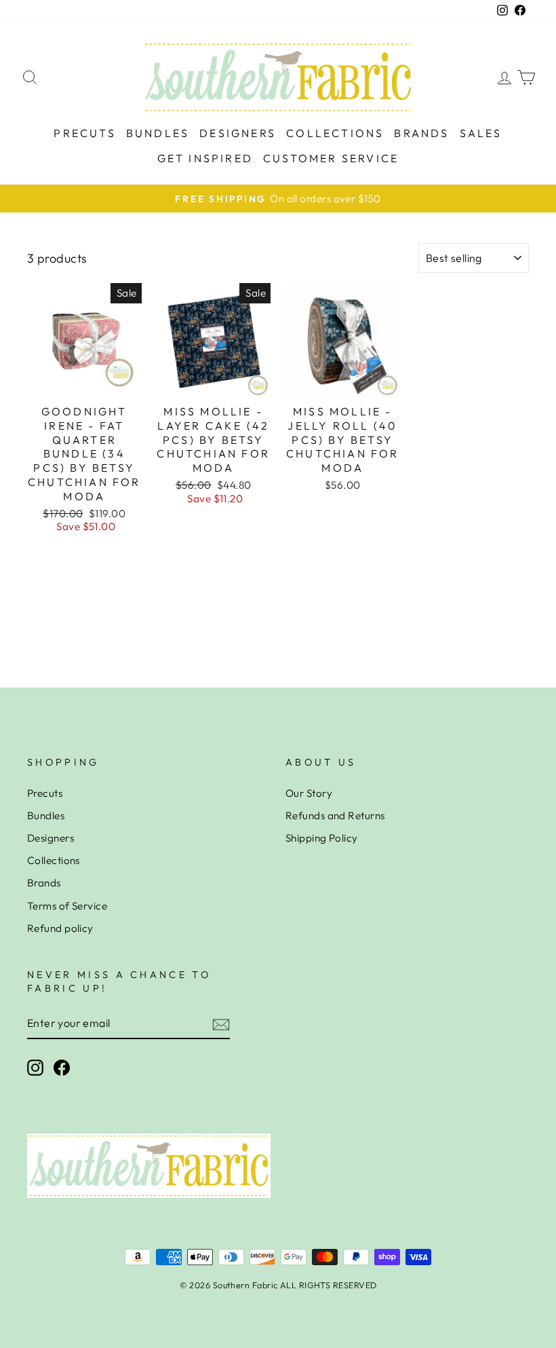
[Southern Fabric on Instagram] (35, 1068)
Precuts (84, 133)
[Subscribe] (221, 1024)
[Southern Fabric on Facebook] (62, 1068)
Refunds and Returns (335, 815)
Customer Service (331, 158)
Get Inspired (205, 158)
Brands (421, 133)
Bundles (157, 133)
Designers (237, 133)
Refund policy (60, 928)
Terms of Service (67, 905)
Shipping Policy (321, 837)
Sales (481, 133)
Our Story (308, 793)
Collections (335, 133)
